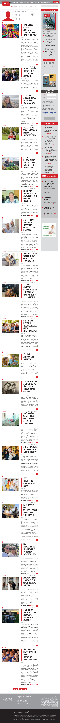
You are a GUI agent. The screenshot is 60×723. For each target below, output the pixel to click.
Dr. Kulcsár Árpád (48, 213)
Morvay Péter (47, 172)
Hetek (45, 133)
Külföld (53, 203)
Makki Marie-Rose (25, 64)
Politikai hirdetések (22, 701)
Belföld (31, 64)
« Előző (15, 689)
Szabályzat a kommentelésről (24, 699)
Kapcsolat (19, 696)
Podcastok (26, 2)
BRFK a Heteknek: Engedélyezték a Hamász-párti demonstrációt (49, 168)
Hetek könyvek (33, 2)
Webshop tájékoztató (22, 703)
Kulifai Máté (46, 144)
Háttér (31, 123)
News (39, 2)
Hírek (13, 2)
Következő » (23, 689)
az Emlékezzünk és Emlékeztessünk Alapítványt (29, 628)
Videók (21, 2)
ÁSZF (25, 700)
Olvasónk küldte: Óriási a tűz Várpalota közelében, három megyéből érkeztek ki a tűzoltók (50, 128)
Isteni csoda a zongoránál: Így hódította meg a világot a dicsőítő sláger (50, 150)
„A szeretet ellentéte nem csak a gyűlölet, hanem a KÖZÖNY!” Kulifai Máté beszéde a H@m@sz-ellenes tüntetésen (50, 139)
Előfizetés (43, 2)
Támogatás (56, 2)
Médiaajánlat (27, 696)
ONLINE (49, 133)
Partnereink (19, 700)
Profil (48, 2)
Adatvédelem (20, 697)
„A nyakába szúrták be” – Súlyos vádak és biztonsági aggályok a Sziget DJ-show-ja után (50, 159)
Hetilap (17, 2)
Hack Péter (46, 193)
